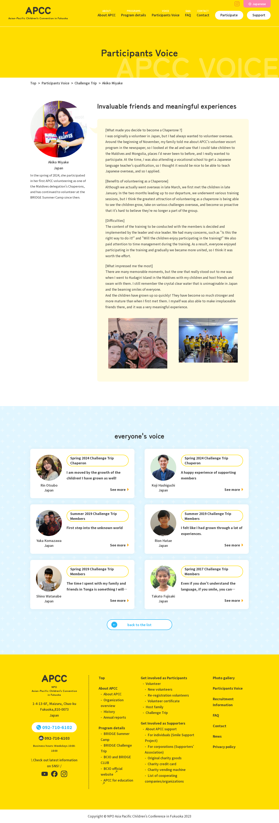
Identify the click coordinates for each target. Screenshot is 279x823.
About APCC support (161, 729)
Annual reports (115, 717)
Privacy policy (224, 746)
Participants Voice (166, 13)
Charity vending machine (167, 769)
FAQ (188, 13)
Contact (203, 13)
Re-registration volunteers (168, 695)
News (217, 736)
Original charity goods (165, 758)
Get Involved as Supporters (163, 723)
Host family (154, 707)
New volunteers (160, 689)
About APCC (107, 13)
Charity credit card (162, 764)
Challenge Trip (157, 712)
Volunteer (153, 683)
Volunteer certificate (164, 701)
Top (102, 677)
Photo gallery (224, 677)
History (109, 711)
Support (258, 15)
